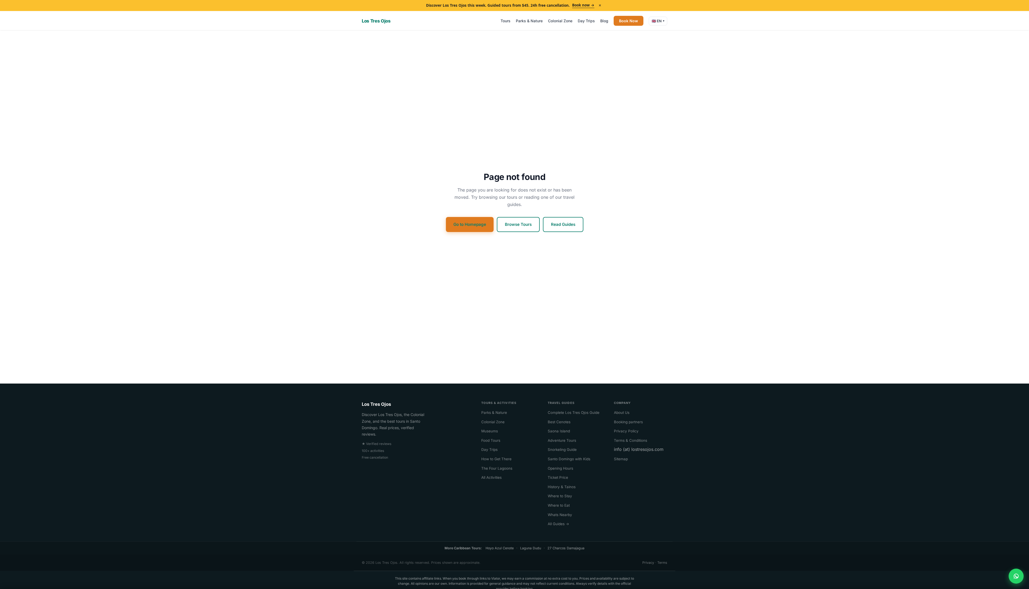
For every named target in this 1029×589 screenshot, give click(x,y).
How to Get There (496, 459)
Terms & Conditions (630, 440)
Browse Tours (518, 224)
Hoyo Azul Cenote (500, 548)
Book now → (583, 5)
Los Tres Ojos (376, 21)
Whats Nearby (560, 515)
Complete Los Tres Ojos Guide (573, 412)
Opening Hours (560, 468)
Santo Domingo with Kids (569, 459)
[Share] (1016, 576)
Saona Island (559, 431)
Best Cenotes (559, 422)
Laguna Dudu (530, 548)
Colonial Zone (560, 21)
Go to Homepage (469, 224)
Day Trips (586, 21)
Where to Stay (560, 496)
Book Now (628, 21)
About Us (621, 412)
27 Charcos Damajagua (565, 548)
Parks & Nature (529, 21)
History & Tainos (562, 487)
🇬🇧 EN (658, 21)
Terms (662, 563)
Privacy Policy (626, 431)
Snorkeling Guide (562, 449)
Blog (604, 21)
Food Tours (490, 440)
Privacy (648, 563)
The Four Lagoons (496, 468)
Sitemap (621, 459)
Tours (505, 21)
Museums (489, 431)
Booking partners (628, 422)
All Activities (491, 477)
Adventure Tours (562, 440)
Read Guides (563, 224)
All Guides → (558, 524)
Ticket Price (558, 477)
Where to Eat (559, 505)
